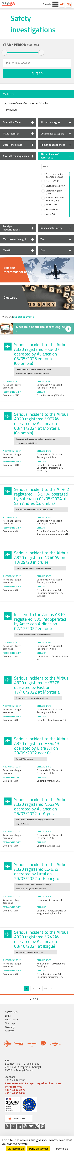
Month (6, 250)
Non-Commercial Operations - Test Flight (52, 965)
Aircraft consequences (16, 156)
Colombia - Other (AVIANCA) (51, 395)
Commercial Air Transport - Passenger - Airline (50, 386)
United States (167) (55, 185)
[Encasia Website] (29, 1106)
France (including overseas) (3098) (54, 175)
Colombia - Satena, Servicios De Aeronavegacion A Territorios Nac (53, 533)
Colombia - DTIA (11, 395)
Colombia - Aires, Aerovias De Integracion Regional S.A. (51, 912)
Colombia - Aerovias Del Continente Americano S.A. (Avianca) (50, 592)
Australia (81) (52, 209)
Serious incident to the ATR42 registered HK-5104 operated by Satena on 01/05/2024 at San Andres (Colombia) (41, 496)
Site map (10, 1023)
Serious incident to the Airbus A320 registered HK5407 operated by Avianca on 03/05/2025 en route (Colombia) (41, 354)
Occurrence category (52, 133)
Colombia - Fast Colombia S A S (52, 720)
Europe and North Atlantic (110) (55, 199)
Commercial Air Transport (49, 900)
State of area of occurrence (49, 155)
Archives (9, 1030)
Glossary (9, 297)
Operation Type (11, 122)
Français (47, 4)
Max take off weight (14, 239)
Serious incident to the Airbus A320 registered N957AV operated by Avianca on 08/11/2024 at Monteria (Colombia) (41, 423)
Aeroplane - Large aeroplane (12, 386)
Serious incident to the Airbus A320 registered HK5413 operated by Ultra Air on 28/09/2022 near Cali (41, 746)
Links (8, 1015)
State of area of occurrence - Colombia (28, 103)
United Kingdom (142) (54, 192)
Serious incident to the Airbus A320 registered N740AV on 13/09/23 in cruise (41, 557)
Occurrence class (12, 145)
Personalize (61, 1148)
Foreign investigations (11, 227)
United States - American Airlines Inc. (53, 658)
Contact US (62, 4)
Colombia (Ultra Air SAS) (49, 780)
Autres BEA (11, 1011)
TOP (35, 999)
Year (42, 239)
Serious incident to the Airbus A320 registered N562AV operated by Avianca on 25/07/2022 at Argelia (41, 806)
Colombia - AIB (10, 531)
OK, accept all (15, 1148)
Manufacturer (11, 133)
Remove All (10, 110)
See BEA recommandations (16, 270)
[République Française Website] (12, 1105)
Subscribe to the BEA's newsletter (68, 4)
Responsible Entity (51, 228)
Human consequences (52, 145)
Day (42, 250)
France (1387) (52, 181)
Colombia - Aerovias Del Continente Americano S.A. (50, 975)
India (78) (50, 214)
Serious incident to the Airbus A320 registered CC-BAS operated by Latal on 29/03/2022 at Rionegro (41, 871)
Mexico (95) (51, 204)
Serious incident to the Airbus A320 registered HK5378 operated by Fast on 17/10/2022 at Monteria (41, 685)
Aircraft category (50, 122)
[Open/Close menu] (55, 4)
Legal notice (12, 1019)
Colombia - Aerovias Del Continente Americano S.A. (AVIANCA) (50, 467)
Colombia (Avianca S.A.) (48, 845)
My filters (8, 94)
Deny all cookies (39, 1148)
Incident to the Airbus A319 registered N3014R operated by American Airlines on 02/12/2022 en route (40, 621)
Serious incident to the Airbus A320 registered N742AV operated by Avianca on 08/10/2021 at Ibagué (41, 939)
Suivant (47, 988)
